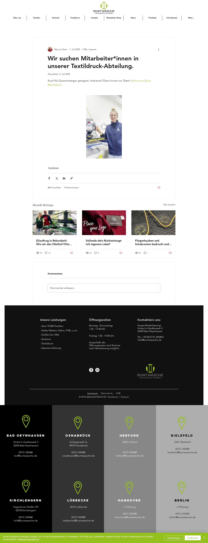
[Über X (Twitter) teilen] (56, 178)
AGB (118, 393)
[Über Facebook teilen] (49, 178)
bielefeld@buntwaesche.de (182, 452)
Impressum (92, 393)
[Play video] (104, 126)
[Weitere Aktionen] (158, 49)
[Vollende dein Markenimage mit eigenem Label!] (104, 222)
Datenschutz (107, 393)
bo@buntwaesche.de (25, 455)
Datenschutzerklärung (28, 539)
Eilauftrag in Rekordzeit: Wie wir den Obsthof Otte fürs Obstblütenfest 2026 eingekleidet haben (52, 242)
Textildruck (53, 167)
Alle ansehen (169, 204)
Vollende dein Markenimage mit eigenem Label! (104, 242)
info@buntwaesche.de (26, 520)
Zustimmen (192, 537)
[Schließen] (204, 538)
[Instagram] (97, 370)
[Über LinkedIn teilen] (64, 178)
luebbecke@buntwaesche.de (78, 520)
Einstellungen (173, 537)
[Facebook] (91, 370)
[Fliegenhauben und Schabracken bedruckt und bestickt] (153, 222)
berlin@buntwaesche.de (182, 517)
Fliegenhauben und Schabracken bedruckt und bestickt (152, 242)
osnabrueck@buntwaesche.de (78, 455)
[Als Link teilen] (71, 178)
